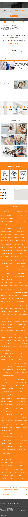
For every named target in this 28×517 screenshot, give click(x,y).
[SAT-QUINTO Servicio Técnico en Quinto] (3, 1)
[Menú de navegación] (26, 1)
